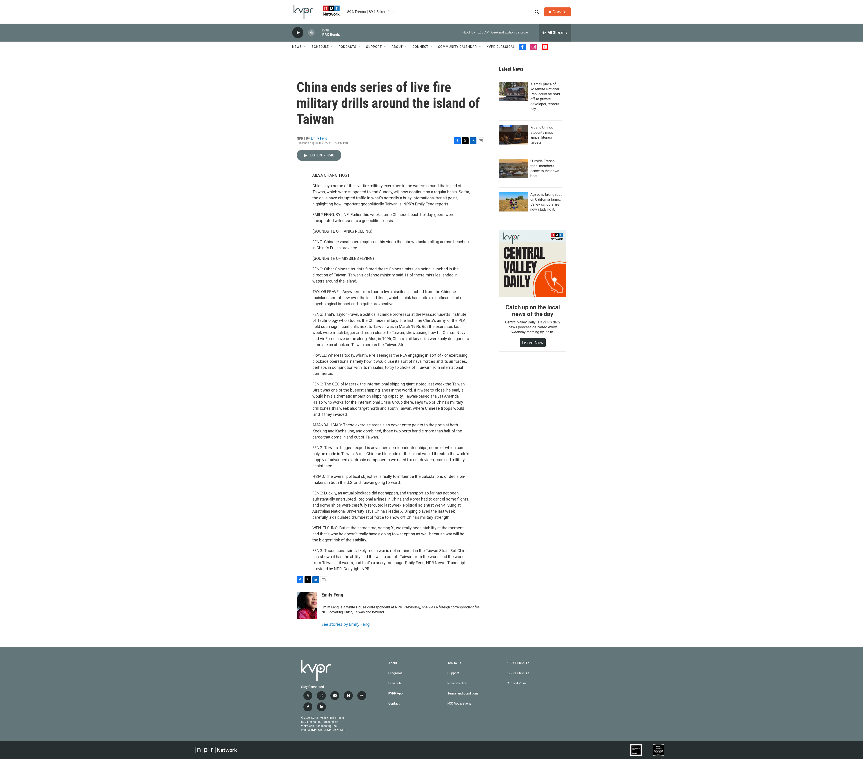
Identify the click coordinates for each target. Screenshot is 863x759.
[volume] (311, 33)
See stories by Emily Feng (345, 624)
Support (374, 47)
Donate (559, 11)
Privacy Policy (457, 683)
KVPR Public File (518, 673)
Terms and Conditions (462, 693)
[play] (297, 32)
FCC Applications (459, 703)
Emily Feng (319, 138)
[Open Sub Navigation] (305, 47)
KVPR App (395, 693)
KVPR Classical (501, 47)
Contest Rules (517, 683)
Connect (420, 47)
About (397, 47)
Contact (394, 703)
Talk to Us (454, 663)
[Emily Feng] (307, 605)
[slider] (318, 32)
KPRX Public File (518, 663)
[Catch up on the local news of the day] (532, 263)
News (297, 47)
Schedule (320, 47)
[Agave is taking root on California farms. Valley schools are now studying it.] (513, 201)
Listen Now (532, 342)
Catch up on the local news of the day (532, 310)
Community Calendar (457, 47)
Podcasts (347, 47)
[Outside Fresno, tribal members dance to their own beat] (513, 168)
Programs (395, 673)
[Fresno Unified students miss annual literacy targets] (513, 135)
